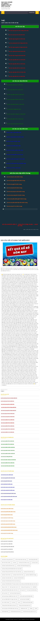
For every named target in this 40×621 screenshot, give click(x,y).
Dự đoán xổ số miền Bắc (10, 346)
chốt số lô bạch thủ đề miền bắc (11, 319)
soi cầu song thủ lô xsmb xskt (25, 382)
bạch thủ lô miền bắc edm (24, 277)
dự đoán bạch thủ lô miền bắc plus (13, 335)
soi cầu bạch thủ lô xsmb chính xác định (18, 369)
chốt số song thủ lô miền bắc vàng (25, 327)
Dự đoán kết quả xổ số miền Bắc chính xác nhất (12, 568)
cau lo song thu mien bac (10, 294)
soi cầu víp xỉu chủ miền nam (13, 132)
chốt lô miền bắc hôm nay (10, 297)
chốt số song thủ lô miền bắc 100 (11, 323)
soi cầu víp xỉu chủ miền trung (14, 176)
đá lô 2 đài (21, 346)
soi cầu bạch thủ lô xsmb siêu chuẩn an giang (16, 370)
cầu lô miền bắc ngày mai (30, 291)
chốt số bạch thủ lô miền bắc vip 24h (15, 309)
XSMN (31, 608)
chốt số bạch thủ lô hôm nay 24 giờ (18, 302)
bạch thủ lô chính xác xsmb (26, 275)
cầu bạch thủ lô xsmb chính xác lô (11, 289)
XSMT (36, 608)
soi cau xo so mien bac (17, 383)
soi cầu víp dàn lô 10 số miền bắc (15, 119)
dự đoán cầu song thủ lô (26, 343)
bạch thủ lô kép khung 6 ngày (11, 277)
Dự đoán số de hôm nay (29, 571)
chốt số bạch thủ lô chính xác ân (14, 299)
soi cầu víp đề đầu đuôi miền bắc (15, 123)
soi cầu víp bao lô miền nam (13, 145)
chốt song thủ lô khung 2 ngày (18, 331)
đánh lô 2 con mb (23, 349)
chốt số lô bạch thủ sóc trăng (22, 321)
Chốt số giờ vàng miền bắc (7, 559)
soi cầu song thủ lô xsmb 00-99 (15, 381)
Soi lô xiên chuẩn (5, 602)
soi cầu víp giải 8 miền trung (14, 184)
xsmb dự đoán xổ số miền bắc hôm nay (10, 608)
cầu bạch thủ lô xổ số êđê (23, 285)
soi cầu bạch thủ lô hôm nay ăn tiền (16, 355)
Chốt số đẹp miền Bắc (33, 559)
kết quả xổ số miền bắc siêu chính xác (10, 590)
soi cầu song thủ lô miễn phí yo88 (20, 378)
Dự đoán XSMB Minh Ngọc (31, 574)
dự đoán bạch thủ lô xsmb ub (23, 342)
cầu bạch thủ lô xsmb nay (25, 289)
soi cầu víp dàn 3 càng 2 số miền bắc (16, 114)
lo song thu (29, 350)
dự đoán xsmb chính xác (18, 574)
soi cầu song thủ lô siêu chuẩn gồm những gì (13, 379)
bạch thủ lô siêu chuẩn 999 (13, 278)
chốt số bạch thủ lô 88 (21, 297)
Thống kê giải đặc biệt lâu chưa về (9, 605)
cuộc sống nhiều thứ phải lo (9, 333)
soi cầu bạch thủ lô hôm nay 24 (18, 354)
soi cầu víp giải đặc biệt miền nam (15, 136)
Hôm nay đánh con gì (14, 587)
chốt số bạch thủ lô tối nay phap (10, 313)
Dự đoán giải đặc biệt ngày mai (23, 565)
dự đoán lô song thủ (28, 345)
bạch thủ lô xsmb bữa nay (9, 282)
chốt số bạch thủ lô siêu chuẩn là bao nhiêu (14, 310)
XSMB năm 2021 (24, 608)
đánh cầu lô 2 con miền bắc (15, 347)
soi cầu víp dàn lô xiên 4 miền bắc (15, 104)
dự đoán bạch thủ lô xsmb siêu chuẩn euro (22, 341)
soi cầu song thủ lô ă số (9, 374)
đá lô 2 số (26, 346)
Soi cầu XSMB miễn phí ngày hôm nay (9, 599)
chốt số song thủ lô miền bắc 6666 (27, 323)
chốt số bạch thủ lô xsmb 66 (25, 313)
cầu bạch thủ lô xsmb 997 (20, 287)
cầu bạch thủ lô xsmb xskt (10, 291)
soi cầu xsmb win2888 (24, 599)
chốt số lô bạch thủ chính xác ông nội (12, 318)
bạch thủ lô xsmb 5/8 (9, 281)
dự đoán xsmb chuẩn (6, 574)
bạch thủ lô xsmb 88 (18, 281)
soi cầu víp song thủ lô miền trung (16, 195)
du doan (14, 562)
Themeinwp (32, 619)
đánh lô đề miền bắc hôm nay (10, 350)
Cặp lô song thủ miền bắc (21, 282)
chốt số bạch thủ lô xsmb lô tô (18, 314)
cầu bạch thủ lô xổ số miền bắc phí (15, 286)
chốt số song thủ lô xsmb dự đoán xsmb (15, 330)
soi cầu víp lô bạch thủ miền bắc (7, 551)
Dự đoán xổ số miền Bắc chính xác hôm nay (11, 580)
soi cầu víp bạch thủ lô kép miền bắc (18, 43)
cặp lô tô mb (11, 283)
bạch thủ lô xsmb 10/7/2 (23, 279)
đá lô (17, 346)
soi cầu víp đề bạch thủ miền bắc (7, 546)
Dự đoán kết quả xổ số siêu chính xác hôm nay (11, 571)
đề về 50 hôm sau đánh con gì (29, 611)
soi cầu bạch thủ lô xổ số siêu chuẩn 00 (12, 363)
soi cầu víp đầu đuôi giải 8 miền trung (16, 199)
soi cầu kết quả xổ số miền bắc (26, 596)
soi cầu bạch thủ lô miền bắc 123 (11, 358)
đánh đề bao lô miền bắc (28, 347)
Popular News (31, 12)
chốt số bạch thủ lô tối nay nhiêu (11, 311)
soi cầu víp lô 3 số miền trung (14, 206)
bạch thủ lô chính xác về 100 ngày (12, 275)
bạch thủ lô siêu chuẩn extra (26, 278)
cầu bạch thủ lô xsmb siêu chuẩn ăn (15, 290)
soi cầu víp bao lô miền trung (14, 187)
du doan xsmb (35, 562)
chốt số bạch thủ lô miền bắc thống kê (17, 307)
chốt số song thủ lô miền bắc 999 (22, 325)
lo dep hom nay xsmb (22, 350)
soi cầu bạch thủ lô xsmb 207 (12, 366)
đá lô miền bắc (31, 346)
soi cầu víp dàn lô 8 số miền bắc (15, 89)
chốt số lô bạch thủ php (9, 321)
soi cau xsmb (4, 593)
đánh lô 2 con (15, 349)
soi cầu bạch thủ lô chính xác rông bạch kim (19, 353)
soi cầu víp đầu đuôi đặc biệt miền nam (16, 163)
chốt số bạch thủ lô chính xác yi (27, 301)
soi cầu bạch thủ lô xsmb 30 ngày (26, 366)
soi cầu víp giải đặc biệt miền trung (16, 180)
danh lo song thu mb (21, 333)
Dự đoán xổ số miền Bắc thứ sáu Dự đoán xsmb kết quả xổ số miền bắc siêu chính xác (19, 584)
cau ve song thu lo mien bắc (25, 295)
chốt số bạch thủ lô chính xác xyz (11, 301)
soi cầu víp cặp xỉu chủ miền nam (14, 150)
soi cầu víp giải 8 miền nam (13, 141)
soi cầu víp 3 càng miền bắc (14, 109)
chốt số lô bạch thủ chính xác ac (12, 317)
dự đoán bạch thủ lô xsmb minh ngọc (24, 339)
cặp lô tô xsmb (17, 283)
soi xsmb (13, 602)
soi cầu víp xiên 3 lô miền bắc (7, 541)
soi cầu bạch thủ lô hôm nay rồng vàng (15, 357)
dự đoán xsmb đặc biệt (6, 577)
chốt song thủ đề (29, 330)
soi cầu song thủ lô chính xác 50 (23, 374)
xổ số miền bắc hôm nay (16, 611)
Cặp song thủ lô (25, 283)
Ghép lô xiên (4, 587)
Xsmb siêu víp (19, 274)
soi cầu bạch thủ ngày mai (19, 373)
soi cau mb (22, 590)
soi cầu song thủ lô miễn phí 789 (21, 377)
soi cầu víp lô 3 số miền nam (13, 167)
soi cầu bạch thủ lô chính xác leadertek (16, 351)
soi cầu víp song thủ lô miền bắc (17, 39)
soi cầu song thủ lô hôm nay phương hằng (23, 375)
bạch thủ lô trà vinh (13, 279)
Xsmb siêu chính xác (11, 274)
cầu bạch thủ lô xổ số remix (29, 286)
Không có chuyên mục (25, 587)
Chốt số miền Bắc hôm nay (20, 559)
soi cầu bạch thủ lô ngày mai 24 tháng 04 (12, 359)
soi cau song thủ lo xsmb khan (11, 382)
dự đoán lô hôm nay (8, 345)
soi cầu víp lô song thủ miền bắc (15, 240)
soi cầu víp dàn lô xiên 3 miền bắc (15, 99)
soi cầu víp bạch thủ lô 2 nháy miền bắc (18, 30)
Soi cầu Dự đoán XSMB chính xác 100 (9, 596)
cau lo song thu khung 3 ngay (15, 293)
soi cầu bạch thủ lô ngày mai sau (12, 361)
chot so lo (5, 315)
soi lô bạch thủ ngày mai (28, 383)
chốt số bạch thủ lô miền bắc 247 (11, 305)
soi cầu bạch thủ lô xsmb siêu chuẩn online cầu (22, 371)
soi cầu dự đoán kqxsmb (15, 593)
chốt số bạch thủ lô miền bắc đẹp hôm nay (14, 306)
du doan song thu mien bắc (19, 334)
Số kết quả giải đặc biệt (27, 602)
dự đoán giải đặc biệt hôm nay (8, 565)
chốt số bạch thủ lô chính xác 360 (16, 298)
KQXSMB (34, 587)
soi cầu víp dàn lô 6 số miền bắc (15, 84)
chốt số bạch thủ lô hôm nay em (16, 303)
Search (2, 391)
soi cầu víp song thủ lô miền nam (14, 154)
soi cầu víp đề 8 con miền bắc (7, 549)
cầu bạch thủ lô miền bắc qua (10, 285)
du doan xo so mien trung (24, 562)
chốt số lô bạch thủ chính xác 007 (16, 315)
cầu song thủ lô (26, 294)
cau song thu (19, 294)
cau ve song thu (15, 295)
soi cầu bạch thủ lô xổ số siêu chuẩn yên (17, 365)
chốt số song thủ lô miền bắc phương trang (22, 326)
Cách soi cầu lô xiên (6, 562)
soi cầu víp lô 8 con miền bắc (6, 543)
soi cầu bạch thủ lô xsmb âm (17, 367)
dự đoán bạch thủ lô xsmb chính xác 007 (23, 337)
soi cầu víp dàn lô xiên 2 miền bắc (15, 94)
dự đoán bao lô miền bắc (14, 343)
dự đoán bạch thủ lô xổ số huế (29, 335)
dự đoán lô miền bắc (17, 345)
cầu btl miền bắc (20, 291)
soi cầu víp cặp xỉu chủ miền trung (16, 191)
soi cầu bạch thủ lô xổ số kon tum (12, 362)
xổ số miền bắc (5, 611)
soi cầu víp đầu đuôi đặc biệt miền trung (17, 202)
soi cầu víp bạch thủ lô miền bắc (17, 34)
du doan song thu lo (8, 334)
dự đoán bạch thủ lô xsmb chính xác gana (25, 338)
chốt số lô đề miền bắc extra (17, 322)
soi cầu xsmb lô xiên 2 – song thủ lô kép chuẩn (6, 4)
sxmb (19, 602)
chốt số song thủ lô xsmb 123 (18, 329)
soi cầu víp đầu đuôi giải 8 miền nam (15, 159)
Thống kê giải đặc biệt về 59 (24, 605)
